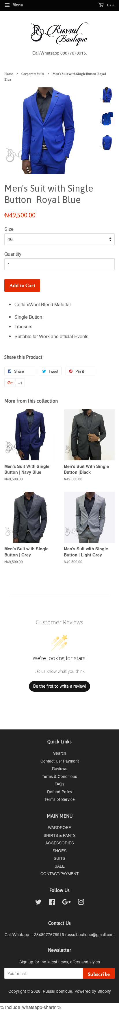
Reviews (59, 768)
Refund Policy (59, 791)
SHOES (59, 850)
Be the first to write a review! (59, 686)
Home (8, 74)
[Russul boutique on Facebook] (52, 903)
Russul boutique (57, 991)
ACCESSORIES (59, 843)
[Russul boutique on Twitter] (38, 903)
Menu (17, 5)
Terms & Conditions (59, 776)
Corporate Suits (32, 74)
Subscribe (99, 974)
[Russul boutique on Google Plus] (66, 903)
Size (9, 229)
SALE (60, 866)
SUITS (59, 858)
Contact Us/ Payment (59, 761)
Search (59, 753)
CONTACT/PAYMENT (59, 873)
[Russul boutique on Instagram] (81, 903)
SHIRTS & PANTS (60, 835)
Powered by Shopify (93, 991)
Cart (110, 5)
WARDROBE (59, 827)
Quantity (12, 254)
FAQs (59, 784)
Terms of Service (59, 799)
